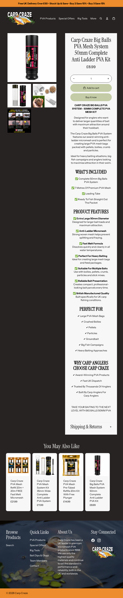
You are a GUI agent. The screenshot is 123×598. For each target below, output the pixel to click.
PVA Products (37, 539)
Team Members (38, 560)
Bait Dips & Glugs (39, 555)
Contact (34, 565)
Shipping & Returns (86, 427)
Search (10, 545)
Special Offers (38, 545)
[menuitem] (48, 18)
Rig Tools (35, 550)
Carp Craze (21, 593)
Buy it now (91, 97)
